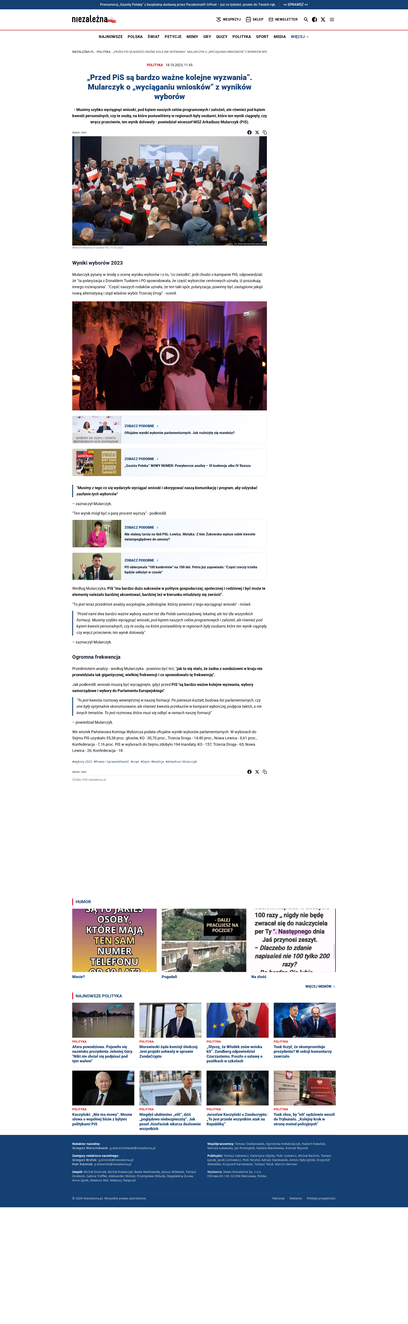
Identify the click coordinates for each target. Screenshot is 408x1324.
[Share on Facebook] (249, 132)
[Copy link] (265, 132)
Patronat (278, 1198)
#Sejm (145, 762)
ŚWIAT (154, 36)
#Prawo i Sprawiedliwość (111, 762)
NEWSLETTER (286, 19)
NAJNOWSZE (111, 36)
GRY (207, 36)
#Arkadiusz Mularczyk (181, 762)
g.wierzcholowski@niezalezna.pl (133, 1148)
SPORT (262, 36)
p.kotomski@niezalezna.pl (112, 1164)
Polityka (103, 51)
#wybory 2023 (82, 762)
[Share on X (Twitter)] (257, 132)
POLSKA (135, 36)
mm (83, 132)
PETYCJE (173, 36)
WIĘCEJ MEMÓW (318, 986)
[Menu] (332, 19)
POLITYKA (241, 36)
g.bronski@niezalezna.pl (115, 1160)
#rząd (135, 762)
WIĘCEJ (298, 36)
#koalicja (157, 762)
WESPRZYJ (232, 19)
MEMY (192, 36)
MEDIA (280, 36)
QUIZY (221, 36)
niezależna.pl (83, 51)
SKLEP (258, 19)
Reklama (296, 1198)
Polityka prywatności (321, 1198)
